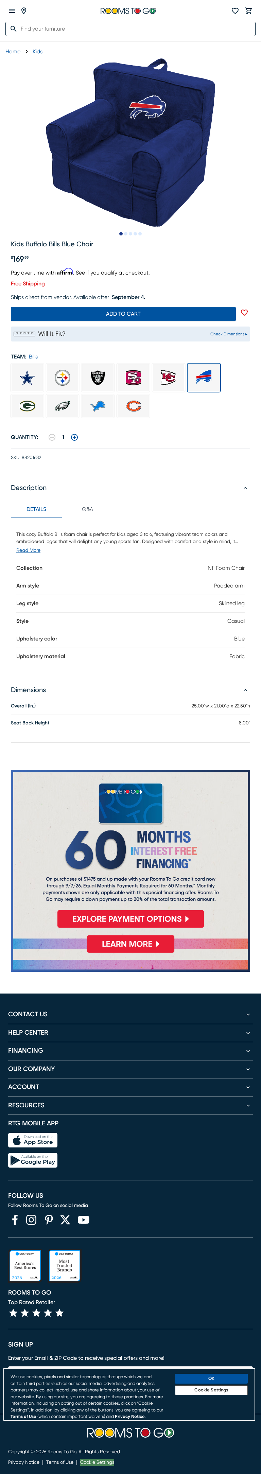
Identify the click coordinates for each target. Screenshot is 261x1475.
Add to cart (123, 314)
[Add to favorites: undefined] (244, 312)
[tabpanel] (130, 594)
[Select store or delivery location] (24, 11)
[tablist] (62, 509)
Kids (37, 51)
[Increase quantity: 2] (74, 437)
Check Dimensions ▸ (228, 334)
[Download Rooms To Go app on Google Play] (32, 1160)
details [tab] (36, 509)
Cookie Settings (97, 1462)
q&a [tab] (87, 509)
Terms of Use (59, 1462)
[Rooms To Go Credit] (130, 851)
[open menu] (12, 11)
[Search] (11, 29)
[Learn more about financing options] (130, 952)
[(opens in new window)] (15, 1220)
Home (12, 51)
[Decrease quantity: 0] (52, 437)
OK (211, 1378)
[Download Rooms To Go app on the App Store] (32, 1140)
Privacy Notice (23, 1462)
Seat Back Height (30, 723)
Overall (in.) (23, 706)
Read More (28, 550)
